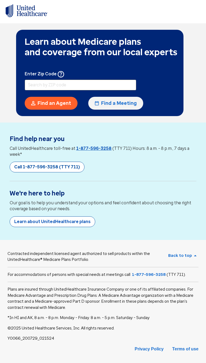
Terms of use (185, 349)
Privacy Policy (149, 349)
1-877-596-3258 (94, 148)
